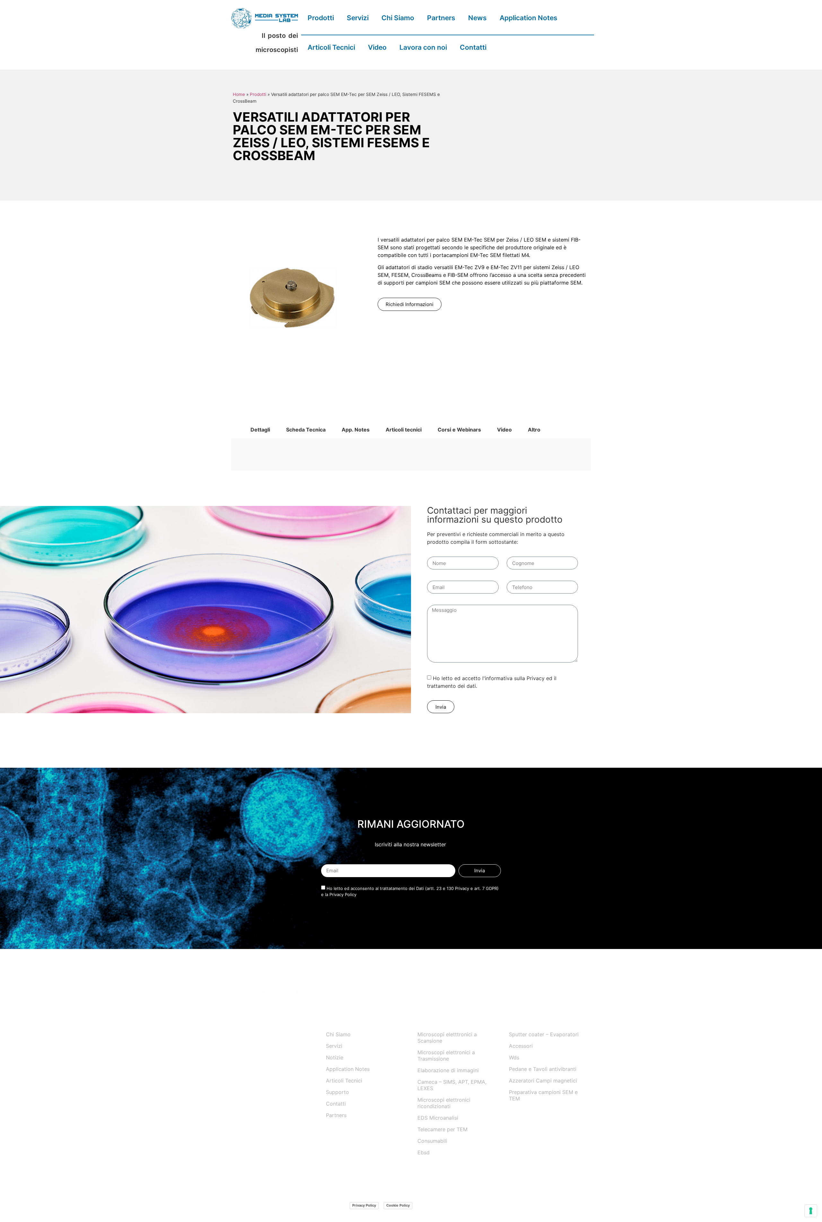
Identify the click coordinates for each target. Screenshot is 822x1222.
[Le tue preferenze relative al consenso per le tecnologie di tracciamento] (811, 1211)
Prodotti (321, 18)
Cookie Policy (398, 1205)
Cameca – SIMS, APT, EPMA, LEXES (451, 1085)
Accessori (521, 1046)
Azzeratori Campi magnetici (543, 1080)
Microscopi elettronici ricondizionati (443, 1103)
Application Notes (528, 18)
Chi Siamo (397, 18)
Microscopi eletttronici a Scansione (447, 1037)
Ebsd (423, 1152)
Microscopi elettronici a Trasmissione (446, 1055)
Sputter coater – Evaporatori (544, 1034)
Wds (514, 1057)
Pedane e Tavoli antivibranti (542, 1069)
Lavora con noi (423, 47)
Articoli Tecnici (331, 47)
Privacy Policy (364, 1205)
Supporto (337, 1092)
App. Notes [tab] (356, 429)
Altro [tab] (534, 429)
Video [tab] (504, 429)
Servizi (358, 18)
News (477, 18)
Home (239, 94)
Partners (441, 18)
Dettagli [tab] (260, 429)
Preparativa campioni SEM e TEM (543, 1095)
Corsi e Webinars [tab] (459, 429)
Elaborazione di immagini (448, 1070)
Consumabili (432, 1141)
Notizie (334, 1057)
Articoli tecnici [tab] (404, 429)
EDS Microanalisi (437, 1118)
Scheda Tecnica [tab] (306, 429)
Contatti (473, 47)
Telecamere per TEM (442, 1129)
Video (377, 47)
